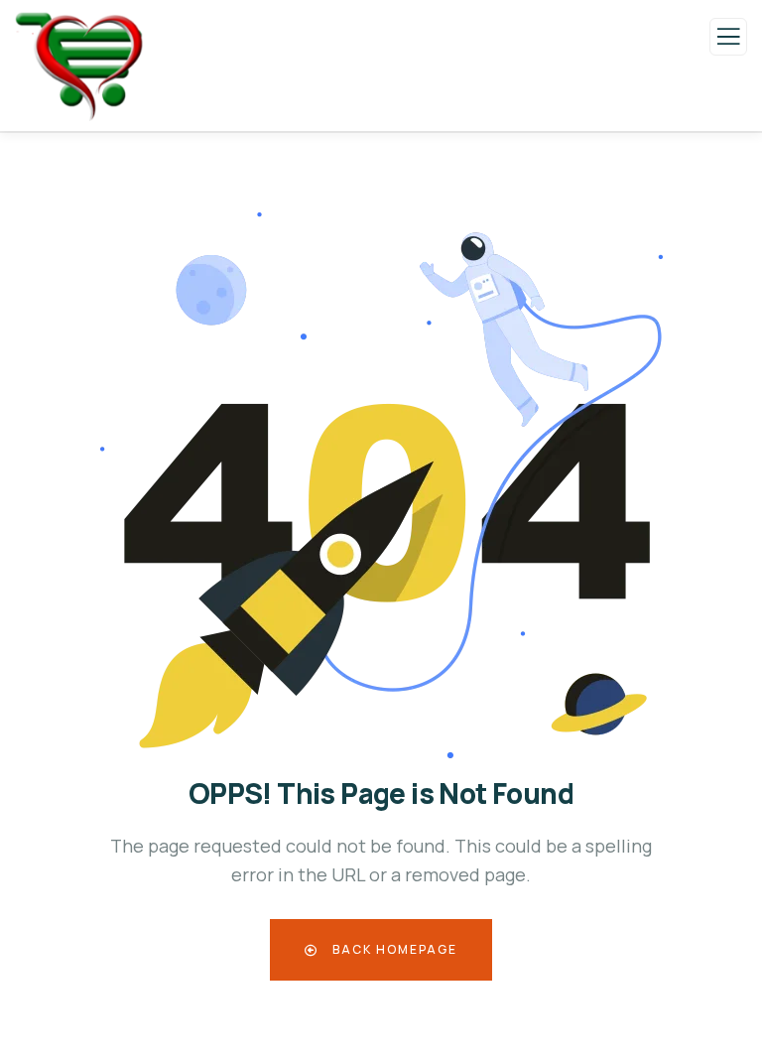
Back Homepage (392, 949)
